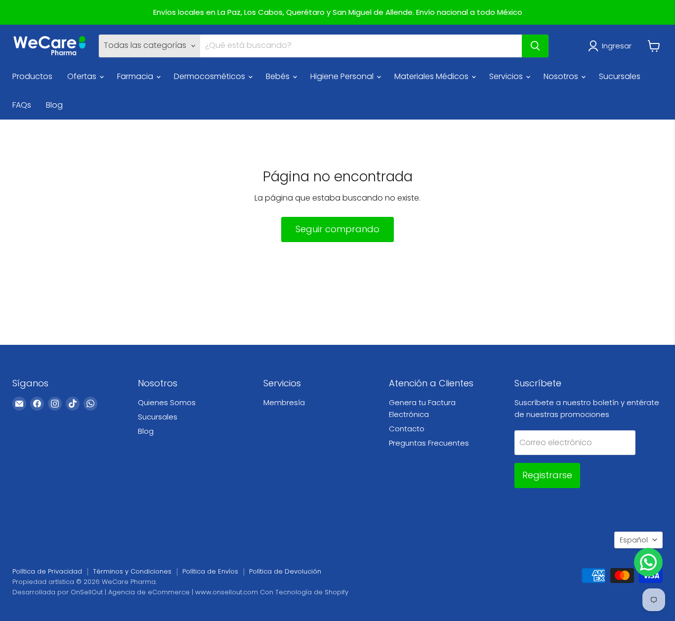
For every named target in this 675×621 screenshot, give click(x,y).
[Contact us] (648, 562)
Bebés (279, 76)
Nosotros (562, 76)
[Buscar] (535, 46)
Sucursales (619, 76)
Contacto (406, 428)
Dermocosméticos (210, 76)
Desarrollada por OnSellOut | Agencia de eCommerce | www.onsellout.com (135, 592)
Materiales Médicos (432, 76)
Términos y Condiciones (132, 571)
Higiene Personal (343, 76)
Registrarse (547, 475)
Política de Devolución (285, 571)
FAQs (21, 105)
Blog (54, 105)
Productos (32, 76)
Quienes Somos (167, 402)
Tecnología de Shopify (311, 592)
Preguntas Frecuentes (429, 443)
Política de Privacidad (47, 571)
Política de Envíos (210, 571)
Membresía (284, 402)
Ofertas (82, 76)
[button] (611, 46)
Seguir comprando (337, 229)
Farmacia (136, 76)
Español (634, 540)
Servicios (507, 76)
